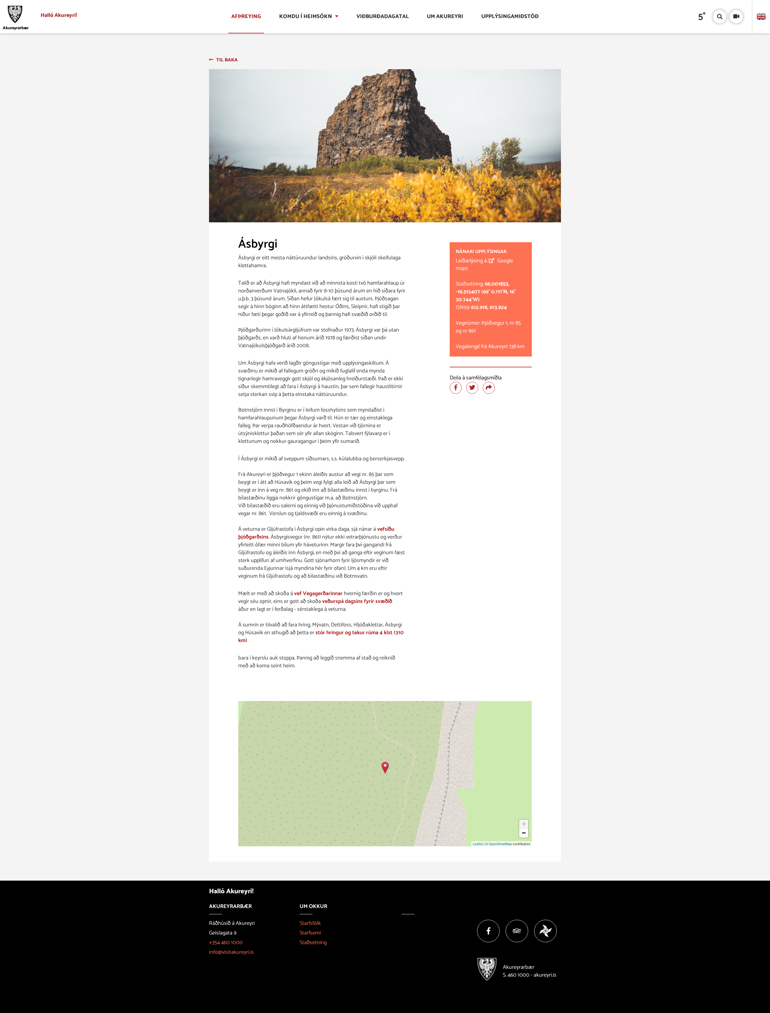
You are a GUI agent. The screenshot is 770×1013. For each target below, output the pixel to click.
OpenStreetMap (500, 843)
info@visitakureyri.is (231, 952)
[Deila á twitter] (472, 388)
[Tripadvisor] (517, 931)
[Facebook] (488, 931)
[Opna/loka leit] (719, 16)
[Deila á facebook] (456, 388)
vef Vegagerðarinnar (318, 593)
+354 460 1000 (226, 942)
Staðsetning (313, 942)
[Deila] (489, 388)
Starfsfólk (310, 923)
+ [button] (524, 824)
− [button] (524, 833)
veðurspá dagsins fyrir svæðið (357, 601)
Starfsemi (310, 932)
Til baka (227, 60)
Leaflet (478, 843)
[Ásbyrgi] (385, 767)
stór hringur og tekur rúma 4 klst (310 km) (321, 636)
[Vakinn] (545, 931)
